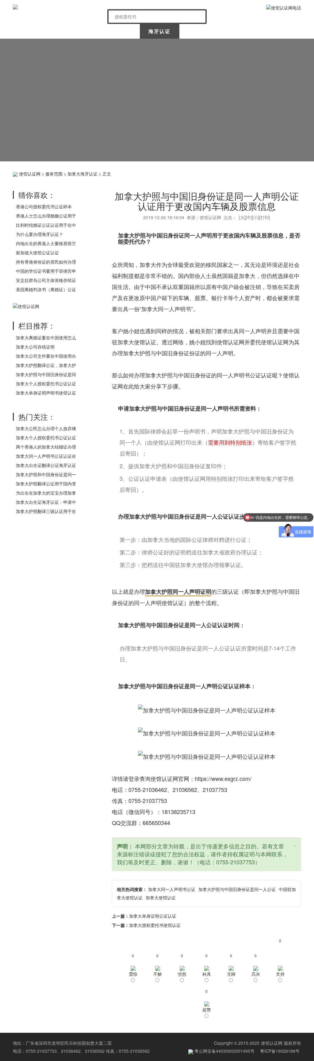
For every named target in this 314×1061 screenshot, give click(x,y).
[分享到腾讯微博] (267, 173)
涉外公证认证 (199, 31)
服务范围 (54, 174)
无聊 (231, 974)
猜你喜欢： (36, 194)
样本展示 (240, 31)
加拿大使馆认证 (161, 897)
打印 (264, 217)
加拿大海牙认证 (82, 174)
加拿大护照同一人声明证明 (178, 592)
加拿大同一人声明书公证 (171, 889)
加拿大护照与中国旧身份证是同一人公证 (237, 889)
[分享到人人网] (276, 173)
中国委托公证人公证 (116, 33)
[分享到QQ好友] (286, 173)
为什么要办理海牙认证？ (39, 234)
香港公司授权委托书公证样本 (44, 206)
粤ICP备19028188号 (280, 1051)
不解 (157, 974)
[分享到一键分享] (295, 173)
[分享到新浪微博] (248, 173)
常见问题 (281, 31)
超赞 (206, 1009)
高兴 (255, 974)
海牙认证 (159, 31)
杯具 (206, 974)
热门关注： (36, 416)
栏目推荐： (36, 325)
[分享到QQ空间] (238, 173)
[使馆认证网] (58, 7)
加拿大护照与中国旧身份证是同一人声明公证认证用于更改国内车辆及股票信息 (207, 201)
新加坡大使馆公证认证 (37, 252)
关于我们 (73, 31)
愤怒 (182, 974)
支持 (280, 974)
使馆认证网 (33, 31)
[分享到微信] (257, 173)
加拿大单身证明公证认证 (152, 916)
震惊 (133, 974)
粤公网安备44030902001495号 (224, 1051)
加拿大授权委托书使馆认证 (155, 925)
